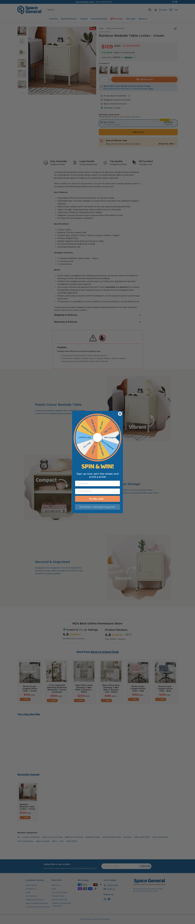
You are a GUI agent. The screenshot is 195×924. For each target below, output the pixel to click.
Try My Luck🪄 (97, 498)
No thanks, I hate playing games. (97, 507)
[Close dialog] (120, 414)
